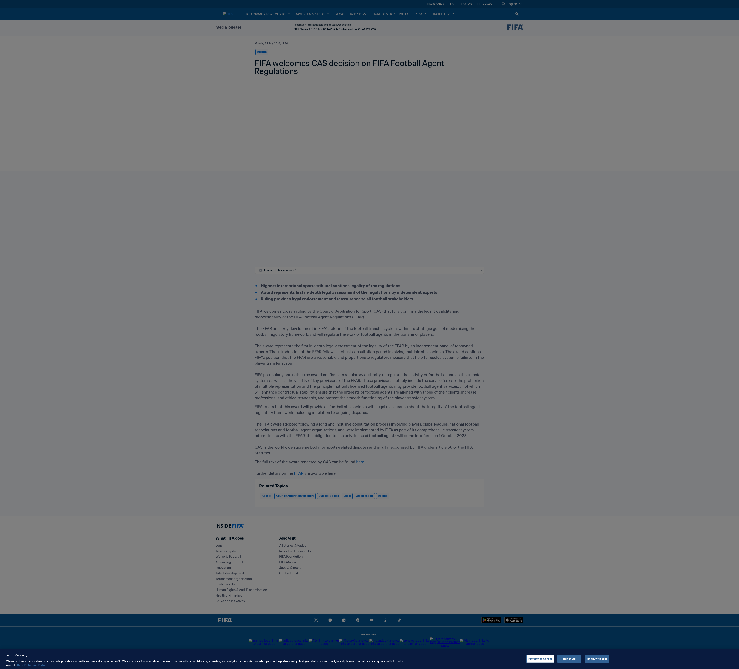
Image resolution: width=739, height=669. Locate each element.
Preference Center (540, 658)
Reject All (569, 658)
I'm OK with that (597, 658)
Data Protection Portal (31, 665)
